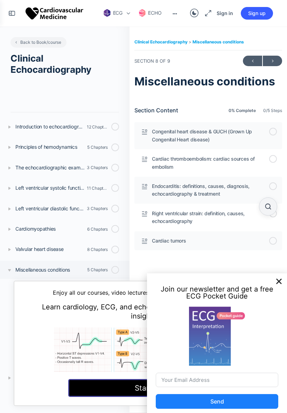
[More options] (174, 13)
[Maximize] (206, 13)
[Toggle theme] (194, 13)
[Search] (268, 206)
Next (272, 61)
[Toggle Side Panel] (12, 13)
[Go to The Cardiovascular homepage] (54, 13)
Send (217, 397)
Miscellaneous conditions (218, 41)
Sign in (225, 13)
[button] (279, 277)
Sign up (257, 13)
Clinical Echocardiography (161, 41)
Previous (252, 61)
